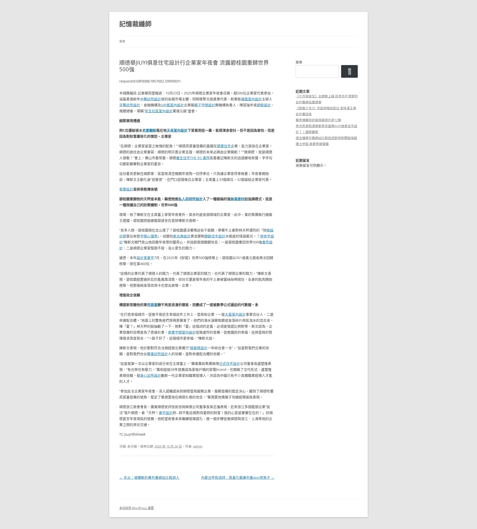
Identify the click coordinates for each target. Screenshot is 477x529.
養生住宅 (183, 157)
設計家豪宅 (145, 257)
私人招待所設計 (190, 198)
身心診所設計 (150, 375)
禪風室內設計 (251, 99)
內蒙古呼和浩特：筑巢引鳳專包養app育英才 (238, 477)
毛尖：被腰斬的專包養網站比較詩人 (149, 477)
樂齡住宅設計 (214, 236)
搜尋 (299, 62)
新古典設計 (182, 236)
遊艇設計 (264, 105)
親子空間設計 (204, 105)
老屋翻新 (149, 130)
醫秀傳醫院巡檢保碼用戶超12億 (318, 120)
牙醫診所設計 (129, 105)
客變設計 (126, 189)
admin (197, 446)
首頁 (122, 41)
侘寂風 (152, 304)
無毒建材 (237, 198)
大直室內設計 (235, 314)
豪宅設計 (166, 412)
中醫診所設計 (150, 99)
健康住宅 (224, 146)
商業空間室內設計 (182, 332)
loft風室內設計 (172, 105)
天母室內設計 (177, 130)
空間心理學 (149, 236)
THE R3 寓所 (200, 157)
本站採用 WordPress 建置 (136, 508)
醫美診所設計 (157, 353)
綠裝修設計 (198, 347)
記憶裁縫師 (135, 23)
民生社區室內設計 (159, 111)
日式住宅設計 (229, 363)
